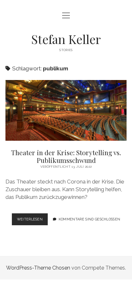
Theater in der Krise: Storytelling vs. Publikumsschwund (66, 110)
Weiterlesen (32, 221)
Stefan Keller (66, 39)
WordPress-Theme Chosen (38, 268)
